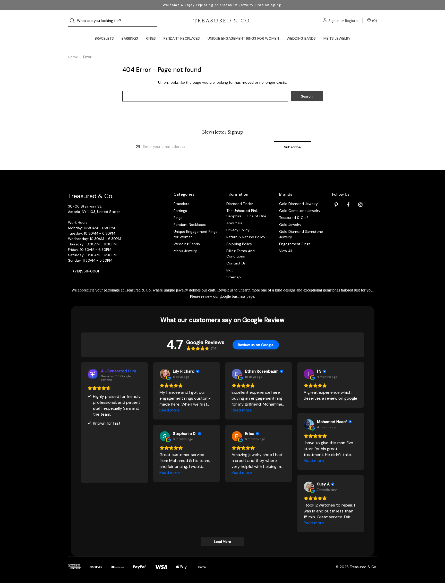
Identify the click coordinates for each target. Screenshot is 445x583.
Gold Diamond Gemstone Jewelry (301, 234)
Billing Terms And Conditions (240, 253)
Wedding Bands (301, 38)
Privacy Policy (238, 230)
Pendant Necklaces (182, 38)
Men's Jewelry (336, 38)
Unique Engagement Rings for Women (243, 38)
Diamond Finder (239, 203)
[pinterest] (336, 204)
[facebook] (348, 204)
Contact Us (236, 263)
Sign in (333, 20)
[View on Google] (164, 374)
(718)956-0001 (86, 271)
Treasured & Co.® (294, 217)
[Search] (74, 21)
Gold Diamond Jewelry (298, 203)
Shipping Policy (239, 244)
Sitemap (233, 277)
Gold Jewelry (290, 224)
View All (285, 250)
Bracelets (104, 38)
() (374, 20)
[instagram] (360, 204)
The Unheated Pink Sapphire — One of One (246, 213)
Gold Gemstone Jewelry (299, 210)
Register (352, 20)
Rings (151, 38)
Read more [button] (169, 410)
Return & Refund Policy (245, 237)
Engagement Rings (294, 244)
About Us (234, 223)
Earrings (130, 38)
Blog (230, 270)
